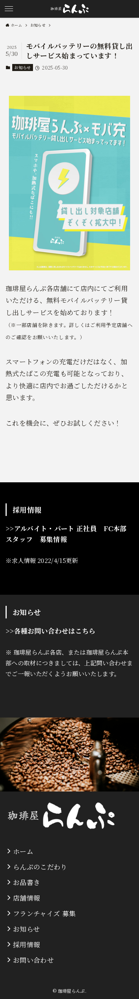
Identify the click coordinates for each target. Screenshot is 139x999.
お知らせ (22, 67)
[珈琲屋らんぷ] (69, 9)
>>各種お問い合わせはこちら (51, 630)
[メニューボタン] (9, 9)
